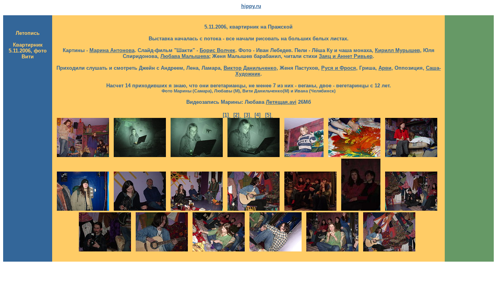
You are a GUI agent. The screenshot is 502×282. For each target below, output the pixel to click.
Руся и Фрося (338, 68)
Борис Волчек (217, 50)
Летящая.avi (281, 102)
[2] (237, 115)
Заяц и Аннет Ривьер (346, 56)
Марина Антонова (112, 50)
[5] (269, 115)
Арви (384, 68)
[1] (226, 115)
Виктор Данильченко (250, 68)
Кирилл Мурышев (397, 50)
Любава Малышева (184, 56)
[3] (247, 115)
